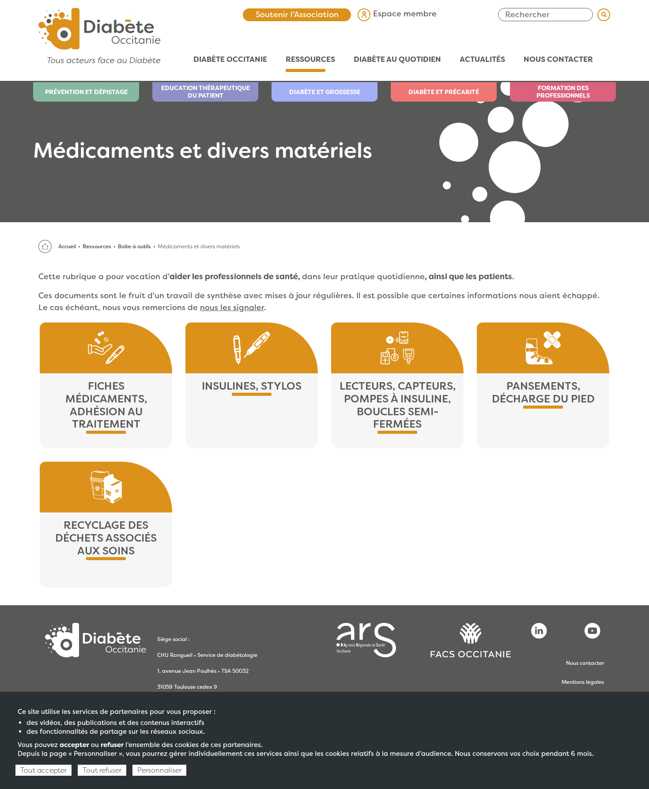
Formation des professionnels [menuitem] (563, 91)
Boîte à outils (134, 246)
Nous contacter (585, 663)
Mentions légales (583, 682)
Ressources (97, 246)
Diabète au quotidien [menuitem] (392, 59)
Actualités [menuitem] (477, 59)
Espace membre (404, 13)
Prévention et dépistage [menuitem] (86, 92)
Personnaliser (159, 770)
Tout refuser (102, 770)
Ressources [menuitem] (305, 59)
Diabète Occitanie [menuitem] (225, 59)
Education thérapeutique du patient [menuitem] (205, 91)
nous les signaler (232, 307)
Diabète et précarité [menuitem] (443, 92)
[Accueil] (99, 35)
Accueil (67, 246)
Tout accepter (43, 770)
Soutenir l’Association (297, 14)
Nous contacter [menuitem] (558, 59)
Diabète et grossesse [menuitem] (324, 92)
